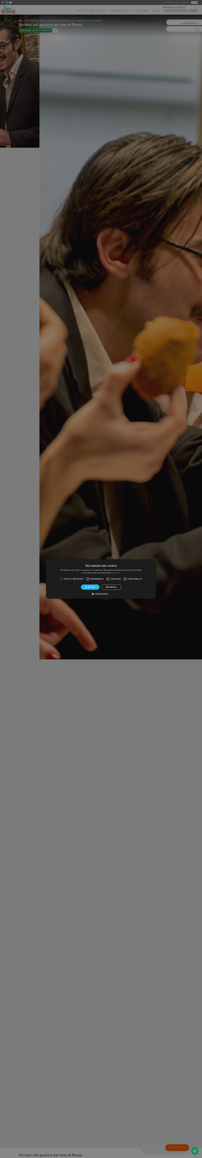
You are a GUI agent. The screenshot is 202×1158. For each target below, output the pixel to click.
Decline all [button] (111, 587)
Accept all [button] (90, 587)
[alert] (101, 579)
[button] (101, 593)
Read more (116, 573)
